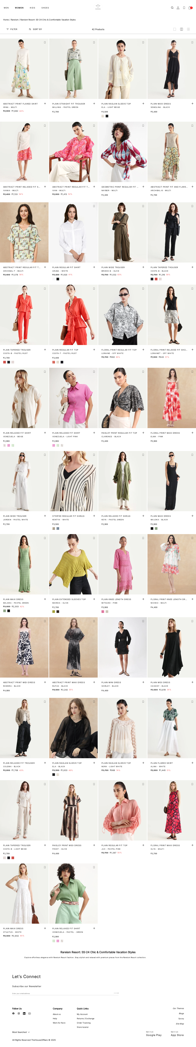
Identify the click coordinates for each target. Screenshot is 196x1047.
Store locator (83, 1027)
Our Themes (178, 1008)
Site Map (180, 1024)
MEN (6, 8)
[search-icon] (172, 7)
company (57, 1008)
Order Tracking (83, 1023)
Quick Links (83, 1008)
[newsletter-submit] (116, 993)
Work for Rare (59, 1023)
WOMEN (19, 8)
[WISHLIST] (184, 7)
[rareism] (98, 6)
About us (57, 1014)
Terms (181, 1019)
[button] (44, 42)
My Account (82, 1014)
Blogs (181, 1013)
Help (55, 1018)
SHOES (45, 8)
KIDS (32, 8)
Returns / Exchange (85, 1018)
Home (6, 19)
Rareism (14, 19)
